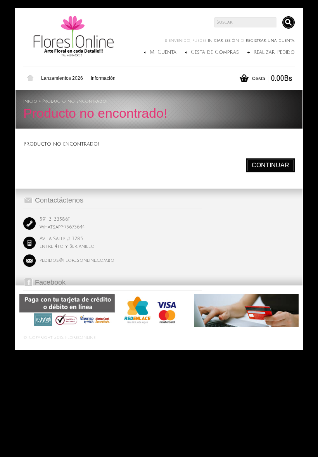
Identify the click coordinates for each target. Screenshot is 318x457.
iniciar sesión (223, 40)
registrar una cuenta (270, 40)
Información (103, 78)
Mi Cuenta (163, 52)
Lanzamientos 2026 (62, 78)
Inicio (30, 78)
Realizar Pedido (274, 52)
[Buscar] (288, 22)
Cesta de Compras (215, 52)
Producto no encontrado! (74, 101)
